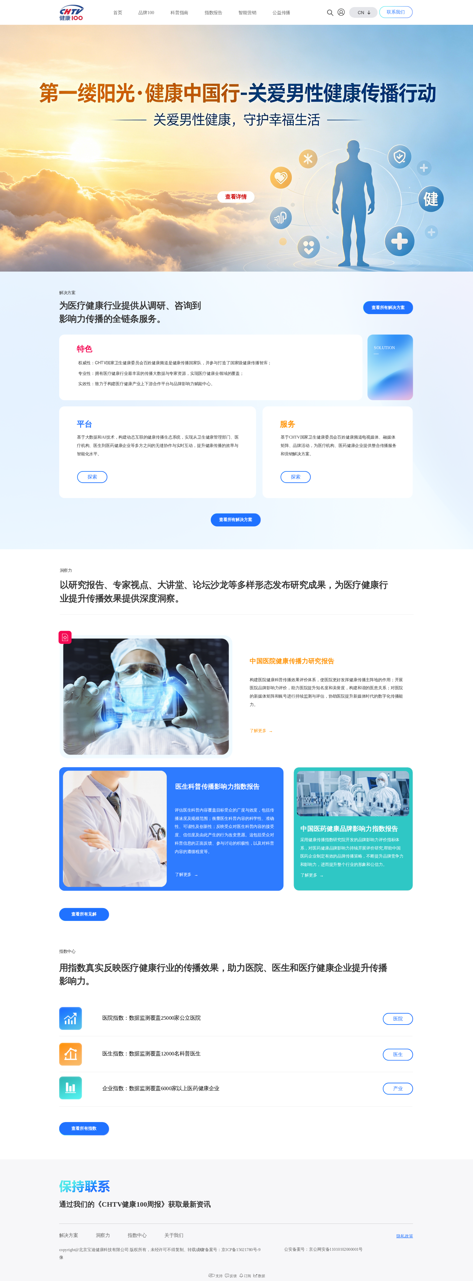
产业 (398, 1088)
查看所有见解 (83, 914)
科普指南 (179, 12)
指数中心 (137, 1235)
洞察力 (103, 1235)
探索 (92, 476)
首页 (117, 12)
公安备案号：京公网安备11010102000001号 (323, 1249)
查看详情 (235, 197)
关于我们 (173, 1235)
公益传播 (281, 12)
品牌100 (146, 12)
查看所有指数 (83, 1128)
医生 (398, 1054)
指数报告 (213, 12)
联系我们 (395, 12)
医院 (398, 1018)
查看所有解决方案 (388, 307)
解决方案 (68, 1235)
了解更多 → (262, 731)
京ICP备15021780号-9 (240, 1250)
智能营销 (247, 12)
